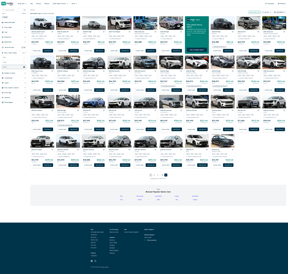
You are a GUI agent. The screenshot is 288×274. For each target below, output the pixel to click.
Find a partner (152, 240)
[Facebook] (92, 261)
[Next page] (165, 175)
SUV (121, 199)
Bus (121, 196)
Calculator (94, 255)
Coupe (177, 196)
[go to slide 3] (42, 28)
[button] (24, 10)
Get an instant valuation (131, 232)
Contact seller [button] (37, 50)
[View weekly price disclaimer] (52, 44)
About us (112, 240)
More (73, 3)
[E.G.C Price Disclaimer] (137, 44)
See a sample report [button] (197, 50)
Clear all (24, 13)
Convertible (158, 196)
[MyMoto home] (7, 3)
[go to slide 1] (39, 28)
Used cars (94, 234)
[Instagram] (95, 261)
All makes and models (97, 232)
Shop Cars (21, 3)
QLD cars (93, 247)
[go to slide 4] (43, 28)
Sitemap (112, 253)
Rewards (112, 248)
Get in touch (148, 237)
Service (38, 3)
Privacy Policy (105, 267)
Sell (31, 3)
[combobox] (12, 10)
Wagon (195, 199)
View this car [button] (47, 50)
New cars (93, 237)
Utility (158, 199)
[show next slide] (52, 24)
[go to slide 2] (66, 28)
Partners (112, 245)
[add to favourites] (52, 32)
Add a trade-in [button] (254, 12)
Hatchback (195, 196)
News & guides (114, 250)
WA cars (93, 242)
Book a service (114, 232)
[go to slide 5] (70, 28)
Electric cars (94, 240)
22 (162, 175)
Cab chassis (139, 196)
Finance (46, 3)
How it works (113, 242)
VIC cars (93, 245)
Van (177, 199)
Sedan (140, 199)
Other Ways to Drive (59, 3)
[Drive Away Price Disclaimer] (37, 44)
